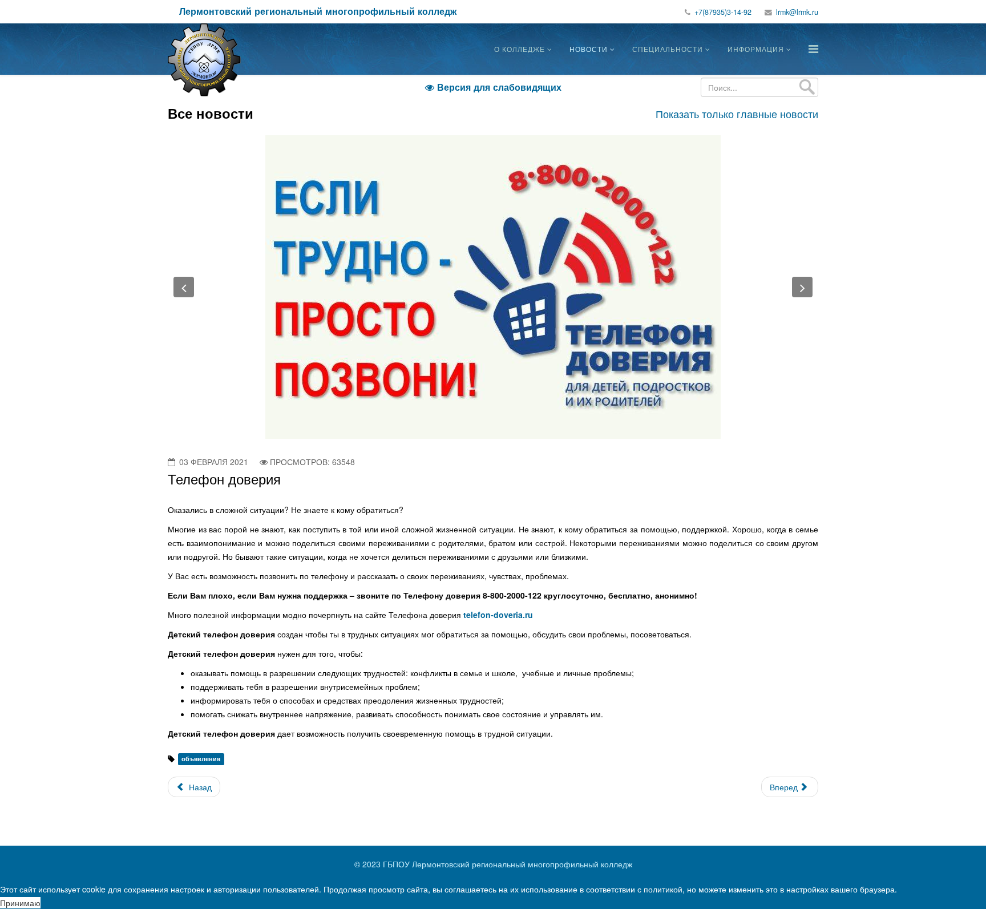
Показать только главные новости (737, 113)
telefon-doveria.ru (498, 614)
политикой (663, 889)
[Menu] (813, 48)
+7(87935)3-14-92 (722, 12)
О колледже (519, 49)
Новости (588, 49)
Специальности (667, 49)
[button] (183, 287)
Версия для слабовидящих (493, 87)
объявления (200, 759)
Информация (756, 49)
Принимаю (20, 902)
